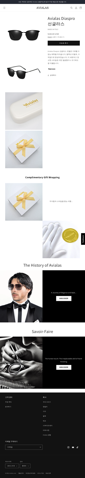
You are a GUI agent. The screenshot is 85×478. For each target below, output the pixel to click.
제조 (44, 421)
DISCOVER (63, 298)
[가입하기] (40, 447)
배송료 (50, 37)
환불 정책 (21, 473)
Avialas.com (12, 473)
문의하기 (8, 407)
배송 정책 (48, 473)
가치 (44, 411)
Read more (51, 69)
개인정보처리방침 (30, 473)
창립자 (45, 407)
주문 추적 (8, 402)
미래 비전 (46, 430)
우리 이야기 (47, 402)
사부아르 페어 (47, 425)
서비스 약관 (40, 473)
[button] (4, 8)
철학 (44, 416)
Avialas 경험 (47, 435)
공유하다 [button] (53, 75)
